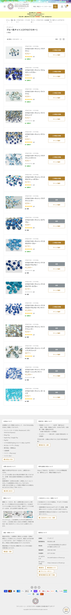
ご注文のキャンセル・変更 (47, 518)
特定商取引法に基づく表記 (47, 575)
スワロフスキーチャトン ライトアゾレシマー (35, 328)
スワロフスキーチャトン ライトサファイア (35, 114)
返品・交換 (8, 551)
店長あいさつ (52, 567)
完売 (56, 200)
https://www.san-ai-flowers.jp (56, 563)
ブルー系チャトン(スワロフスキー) (56, 21)
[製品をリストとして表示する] (60, 39)
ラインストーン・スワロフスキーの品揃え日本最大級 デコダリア (35, 606)
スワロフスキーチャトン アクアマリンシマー (35, 199)
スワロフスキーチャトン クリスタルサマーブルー (35, 242)
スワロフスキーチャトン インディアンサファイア (35, 349)
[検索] (55, 6)
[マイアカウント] (62, 6)
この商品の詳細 (56, 50)
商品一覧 (13, 20)
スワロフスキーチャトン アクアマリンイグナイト (35, 157)
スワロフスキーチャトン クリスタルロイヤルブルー (35, 264)
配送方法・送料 (44, 445)
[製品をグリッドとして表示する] (63, 39)
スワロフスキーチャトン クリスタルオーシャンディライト (35, 371)
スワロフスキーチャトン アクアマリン (35, 50)
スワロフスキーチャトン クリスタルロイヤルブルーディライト (35, 306)
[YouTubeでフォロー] (39, 587)
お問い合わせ (9, 491)
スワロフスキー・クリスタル (31, 46)
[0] (66, 6)
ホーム (8, 20)
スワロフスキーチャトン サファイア (35, 135)
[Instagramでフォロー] (35, 587)
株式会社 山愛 (51, 541)
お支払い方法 (9, 459)
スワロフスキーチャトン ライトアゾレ (35, 92)
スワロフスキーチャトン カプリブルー (35, 221)
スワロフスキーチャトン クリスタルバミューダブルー (35, 178)
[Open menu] (66, 610)
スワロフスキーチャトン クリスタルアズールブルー (35, 285)
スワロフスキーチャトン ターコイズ (35, 392)
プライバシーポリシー (46, 571)
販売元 (42, 567)
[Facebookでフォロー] (32, 587)
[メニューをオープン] (5, 6)
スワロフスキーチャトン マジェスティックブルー (35, 71)
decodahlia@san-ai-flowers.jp (56, 557)
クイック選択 (56, 55)
